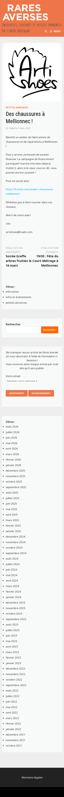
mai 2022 (11, 707)
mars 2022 (12, 718)
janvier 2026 (13, 465)
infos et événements (18, 297)
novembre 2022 (15, 674)
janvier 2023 (13, 663)
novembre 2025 (15, 476)
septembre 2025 (16, 487)
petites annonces (17, 107)
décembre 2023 (15, 602)
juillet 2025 (12, 498)
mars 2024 (12, 586)
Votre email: (13, 376)
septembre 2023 (16, 619)
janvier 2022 (13, 729)
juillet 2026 (12, 432)
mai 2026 (11, 443)
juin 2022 (11, 701)
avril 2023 (12, 646)
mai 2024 (11, 575)
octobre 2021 (14, 745)
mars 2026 (12, 454)
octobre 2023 (14, 613)
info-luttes (12, 291)
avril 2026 (12, 448)
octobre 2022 (14, 679)
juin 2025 (11, 503)
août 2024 (12, 558)
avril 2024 (12, 580)
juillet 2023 (12, 630)
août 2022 (12, 690)
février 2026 (13, 459)
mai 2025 (11, 509)
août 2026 (12, 426)
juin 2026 (11, 437)
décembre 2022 (15, 668)
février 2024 (13, 591)
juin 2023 (11, 635)
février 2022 (13, 723)
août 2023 (12, 624)
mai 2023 (11, 641)
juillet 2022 (12, 696)
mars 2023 (12, 652)
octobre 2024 (14, 547)
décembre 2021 (15, 734)
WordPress (24, 792)
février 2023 (13, 657)
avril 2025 (12, 514)
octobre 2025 (14, 481)
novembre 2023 (15, 608)
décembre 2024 (15, 536)
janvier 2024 (13, 597)
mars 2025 (12, 520)
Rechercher (13, 324)
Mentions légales (32, 777)
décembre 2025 (15, 470)
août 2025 (12, 492)
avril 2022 (12, 712)
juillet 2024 (12, 564)
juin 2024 (11, 569)
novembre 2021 (15, 740)
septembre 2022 (16, 685)
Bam (36, 792)
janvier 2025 (13, 531)
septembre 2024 (16, 553)
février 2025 (13, 525)
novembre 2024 (15, 542)
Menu (57, 31)
